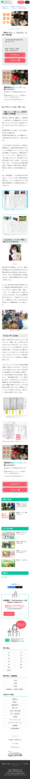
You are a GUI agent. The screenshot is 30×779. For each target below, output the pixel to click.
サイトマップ (15, 765)
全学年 (9, 670)
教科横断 (15, 725)
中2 (21, 661)
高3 (21, 667)
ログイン (27, 2)
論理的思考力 (15, 705)
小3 (9, 655)
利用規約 (9, 763)
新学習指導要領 (15, 728)
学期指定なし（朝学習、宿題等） (15, 689)
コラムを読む (15, 743)
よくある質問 (25, 763)
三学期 (15, 686)
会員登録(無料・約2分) (21, 2)
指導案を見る (14, 60)
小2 (21, 652)
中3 (9, 664)
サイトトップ (15, 736)
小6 (21, 658)
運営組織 (4, 763)
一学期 (15, 680)
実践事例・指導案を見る (17, 6)
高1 (21, 664)
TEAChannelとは (15, 747)
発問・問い (15, 708)
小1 (9, 652)
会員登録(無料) (9, 613)
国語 (6, 577)
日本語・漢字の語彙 (15, 710)
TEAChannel (5, 6)
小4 (21, 655)
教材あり (15, 702)
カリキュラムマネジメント (15, 722)
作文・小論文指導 (15, 713)
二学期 (15, 683)
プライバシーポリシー (16, 763)
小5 (9, 658)
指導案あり (15, 699)
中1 (9, 661)
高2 (9, 667)
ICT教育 (15, 716)
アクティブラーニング (15, 719)
